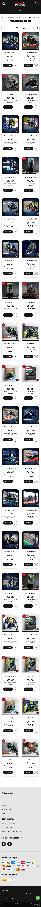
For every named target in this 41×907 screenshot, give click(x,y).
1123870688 (8, 827)
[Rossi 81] (36, 731)
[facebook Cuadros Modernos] (9, 844)
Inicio (3, 17)
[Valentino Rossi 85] (15, 647)
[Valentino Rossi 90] (36, 190)
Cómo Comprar (6, 809)
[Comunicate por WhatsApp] (38, 898)
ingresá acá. (33, 894)
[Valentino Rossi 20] (36, 148)
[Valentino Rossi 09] (36, 523)
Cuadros (13, 11)
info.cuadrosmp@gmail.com (13, 831)
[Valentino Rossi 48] (36, 65)
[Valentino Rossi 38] (36, 440)
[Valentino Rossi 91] (15, 315)
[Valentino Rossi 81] (36, 356)
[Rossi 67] (15, 107)
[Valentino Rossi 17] (15, 273)
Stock (21, 11)
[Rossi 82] (36, 398)
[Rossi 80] (15, 772)
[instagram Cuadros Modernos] (3, 844)
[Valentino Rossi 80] (15, 356)
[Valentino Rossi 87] (36, 315)
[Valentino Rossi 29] (36, 232)
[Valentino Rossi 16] (15, 523)
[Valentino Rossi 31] (15, 232)
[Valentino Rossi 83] (15, 398)
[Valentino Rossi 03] (15, 65)
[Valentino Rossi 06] (15, 190)
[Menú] (3, 11)
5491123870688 (9, 824)
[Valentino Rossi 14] (15, 564)
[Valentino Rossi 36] (15, 481)
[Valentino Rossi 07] (15, 606)
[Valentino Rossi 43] (36, 107)
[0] (37, 4)
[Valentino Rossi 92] (36, 606)
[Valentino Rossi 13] (36, 273)
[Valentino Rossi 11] (36, 564)
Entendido (35, 904)
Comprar (28, 190)
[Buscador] (3, 4)
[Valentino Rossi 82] (36, 647)
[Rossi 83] (15, 731)
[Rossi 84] (36, 689)
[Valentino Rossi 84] (15, 689)
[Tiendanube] (7, 899)
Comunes (18, 17)
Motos (25, 17)
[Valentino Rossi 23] (15, 148)
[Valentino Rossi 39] (15, 440)
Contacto (4, 806)
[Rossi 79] (36, 772)
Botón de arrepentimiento (8, 896)
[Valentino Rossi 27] (36, 481)
